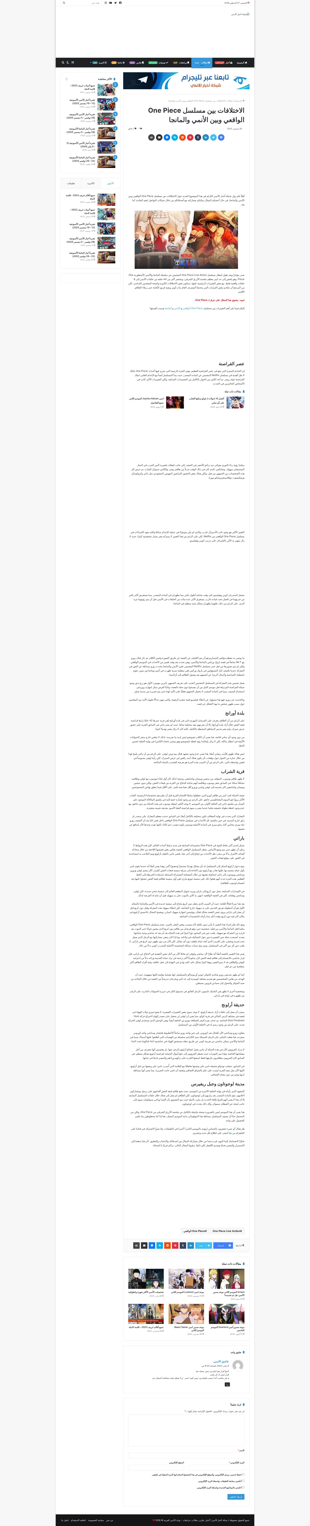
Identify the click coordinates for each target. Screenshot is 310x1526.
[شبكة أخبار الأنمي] (240, 14)
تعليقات (71, 183)
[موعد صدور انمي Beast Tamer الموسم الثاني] (186, 1314)
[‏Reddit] (182, 137)
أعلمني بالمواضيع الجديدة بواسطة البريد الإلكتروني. (219, 1487)
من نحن (109, 1520)
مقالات (201, 62)
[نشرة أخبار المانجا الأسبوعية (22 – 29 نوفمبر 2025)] (106, 162)
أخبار (223, 62)
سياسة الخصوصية (96, 1520)
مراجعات (180, 62)
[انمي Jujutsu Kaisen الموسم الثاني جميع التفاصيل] (175, 402)
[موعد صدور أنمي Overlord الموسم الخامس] (226, 1314)
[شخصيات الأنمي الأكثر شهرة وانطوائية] (146, 1279)
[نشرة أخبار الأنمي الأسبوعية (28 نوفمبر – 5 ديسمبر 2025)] (106, 119)
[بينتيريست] (190, 137)
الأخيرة (91, 183)
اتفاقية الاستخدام (78, 1520)
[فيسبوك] (221, 137)
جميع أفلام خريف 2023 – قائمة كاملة (146, 1327)
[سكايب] (174, 137)
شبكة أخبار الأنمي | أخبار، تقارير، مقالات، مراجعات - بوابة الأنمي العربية (195, 1520)
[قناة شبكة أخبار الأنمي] (186, 80)
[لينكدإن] (205, 137)
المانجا (168, 308)
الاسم (241, 1450)
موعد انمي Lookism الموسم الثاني (187, 1292)
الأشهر (110, 183)
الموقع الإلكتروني (176, 1462)
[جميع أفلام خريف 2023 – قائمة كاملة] (146, 1314)
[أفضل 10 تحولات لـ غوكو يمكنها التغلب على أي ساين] (235, 402)
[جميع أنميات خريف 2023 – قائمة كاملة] (106, 90)
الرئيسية (241, 62)
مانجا (117, 62)
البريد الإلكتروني (236, 1462)
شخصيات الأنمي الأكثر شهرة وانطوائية (146, 1292)
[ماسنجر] (167, 137)
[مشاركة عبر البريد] (159, 137)
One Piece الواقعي (193, 308)
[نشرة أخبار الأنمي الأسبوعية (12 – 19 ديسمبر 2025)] (106, 104)
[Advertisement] (123, 31)
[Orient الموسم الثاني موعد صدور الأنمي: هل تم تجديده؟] (226, 1279)
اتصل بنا (65, 1520)
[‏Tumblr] (198, 137)
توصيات (157, 62)
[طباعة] (151, 137)
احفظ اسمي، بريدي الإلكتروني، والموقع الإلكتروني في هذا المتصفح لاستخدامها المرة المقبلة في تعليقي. (197, 1474)
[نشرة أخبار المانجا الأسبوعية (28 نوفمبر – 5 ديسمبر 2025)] (106, 133)
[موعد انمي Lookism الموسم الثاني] (186, 1279)
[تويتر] (213, 137)
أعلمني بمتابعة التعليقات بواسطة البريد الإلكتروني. (220, 1481)
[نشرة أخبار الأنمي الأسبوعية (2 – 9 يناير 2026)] (106, 147)
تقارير (136, 62)
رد (227, 1384)
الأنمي (177, 308)
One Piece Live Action (226, 1231)
